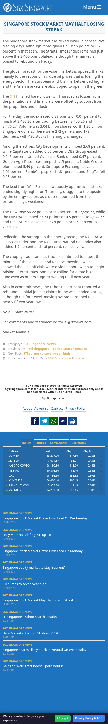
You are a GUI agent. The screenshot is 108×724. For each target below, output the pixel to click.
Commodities (58, 443)
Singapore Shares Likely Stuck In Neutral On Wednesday (44, 649)
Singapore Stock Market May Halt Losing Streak (54, 26)
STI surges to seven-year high (46, 353)
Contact (57, 408)
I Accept (62, 718)
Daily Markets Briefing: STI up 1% (27, 534)
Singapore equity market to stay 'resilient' (34, 567)
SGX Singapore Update (66, 358)
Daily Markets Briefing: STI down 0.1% (31, 633)
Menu (90, 7)
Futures (41, 443)
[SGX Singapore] (54, 7)
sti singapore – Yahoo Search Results (58, 348)
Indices (26, 443)
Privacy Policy (75, 408)
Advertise (41, 408)
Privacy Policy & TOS (88, 718)
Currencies (79, 443)
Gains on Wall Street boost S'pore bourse (33, 666)
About (27, 408)
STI (12, 96)
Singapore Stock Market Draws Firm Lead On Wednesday (45, 518)
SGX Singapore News (39, 344)
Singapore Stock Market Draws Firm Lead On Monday (43, 551)
